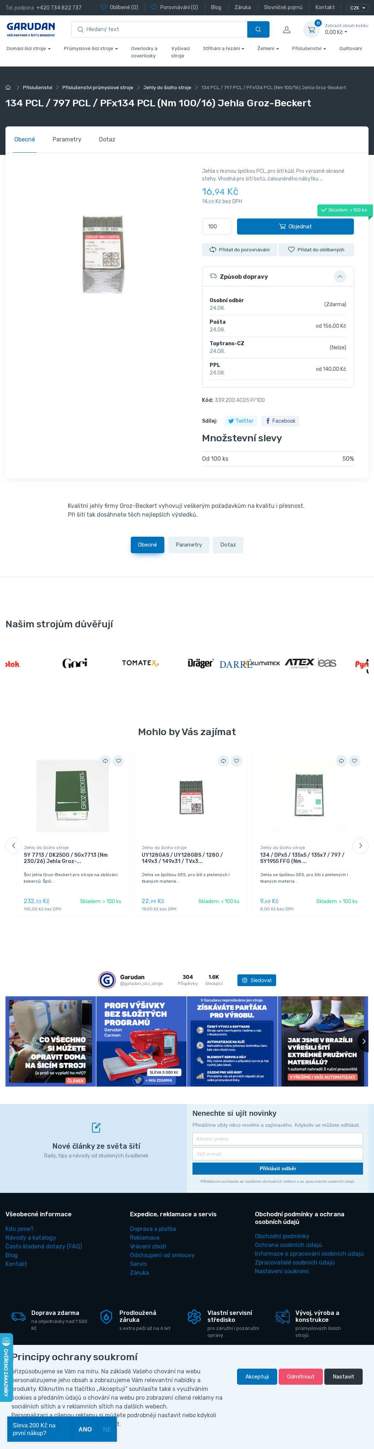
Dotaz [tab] (107, 139)
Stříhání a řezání (221, 48)
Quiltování (350, 48)
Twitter (244, 421)
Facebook (283, 421)
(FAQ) (43, 1246)
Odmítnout (300, 1376)
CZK (355, 8)
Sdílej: (209, 421)
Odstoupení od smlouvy (162, 1255)
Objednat (300, 226)
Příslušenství (306, 48)
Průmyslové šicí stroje (88, 48)
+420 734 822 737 (59, 8)
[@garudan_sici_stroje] (107, 980)
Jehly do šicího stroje (46, 847)
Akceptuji (257, 1376)
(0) (124, 7)
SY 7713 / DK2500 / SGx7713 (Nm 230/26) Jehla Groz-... (66, 858)
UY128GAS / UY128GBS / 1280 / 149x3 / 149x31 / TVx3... (182, 858)
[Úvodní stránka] (9, 87)
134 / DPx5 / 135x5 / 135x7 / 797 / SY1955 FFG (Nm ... (302, 858)
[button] (278, 276)
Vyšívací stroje (180, 52)
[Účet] (286, 29)
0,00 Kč (347, 29)
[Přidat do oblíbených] (118, 761)
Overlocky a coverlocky (144, 52)
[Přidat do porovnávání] (105, 761)
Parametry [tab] (67, 139)
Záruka (139, 1272)
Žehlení (265, 48)
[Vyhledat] (258, 29)
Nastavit (343, 1376)
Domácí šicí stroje (26, 48)
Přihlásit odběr (278, 1168)
